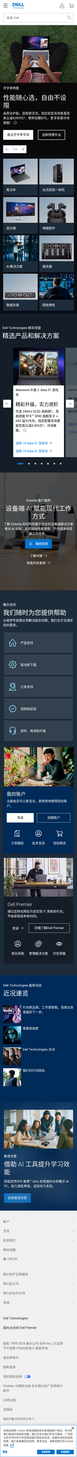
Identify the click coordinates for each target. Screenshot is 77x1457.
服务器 (47, 266)
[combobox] (38, 17)
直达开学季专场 (18, 135)
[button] (62, 5)
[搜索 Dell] (69, 17)
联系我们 (9, 1240)
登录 (20, 818)
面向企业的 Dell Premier (20, 1328)
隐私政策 (9, 1367)
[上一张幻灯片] (7, 149)
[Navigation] (5, 5)
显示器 (11, 228)
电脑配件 (48, 228)
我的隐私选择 (13, 1376)
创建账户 (53, 818)
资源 (6, 1302)
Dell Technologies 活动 (39, 1049)
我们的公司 (11, 1284)
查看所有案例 (36, 563)
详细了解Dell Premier (49, 928)
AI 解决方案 (14, 266)
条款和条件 (11, 1357)
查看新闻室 (30, 1028)
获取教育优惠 (17, 1198)
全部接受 (65, 1452)
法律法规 (9, 1400)
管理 (5, 1452)
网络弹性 (48, 305)
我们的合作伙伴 (14, 1293)
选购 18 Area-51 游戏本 (32, 451)
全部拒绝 (45, 1452)
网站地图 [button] (9, 1250)
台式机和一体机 (53, 190)
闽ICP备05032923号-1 (18, 1419)
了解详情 (36, 556)
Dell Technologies (15, 1318)
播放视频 (41, 543)
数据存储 (12, 305)
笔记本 (11, 190)
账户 (6, 1221)
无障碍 (8, 1409)
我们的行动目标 (34, 1070)
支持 (6, 1231)
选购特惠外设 (51, 135)
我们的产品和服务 (15, 1274)
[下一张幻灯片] (22, 149)
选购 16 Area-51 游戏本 (32, 443)
